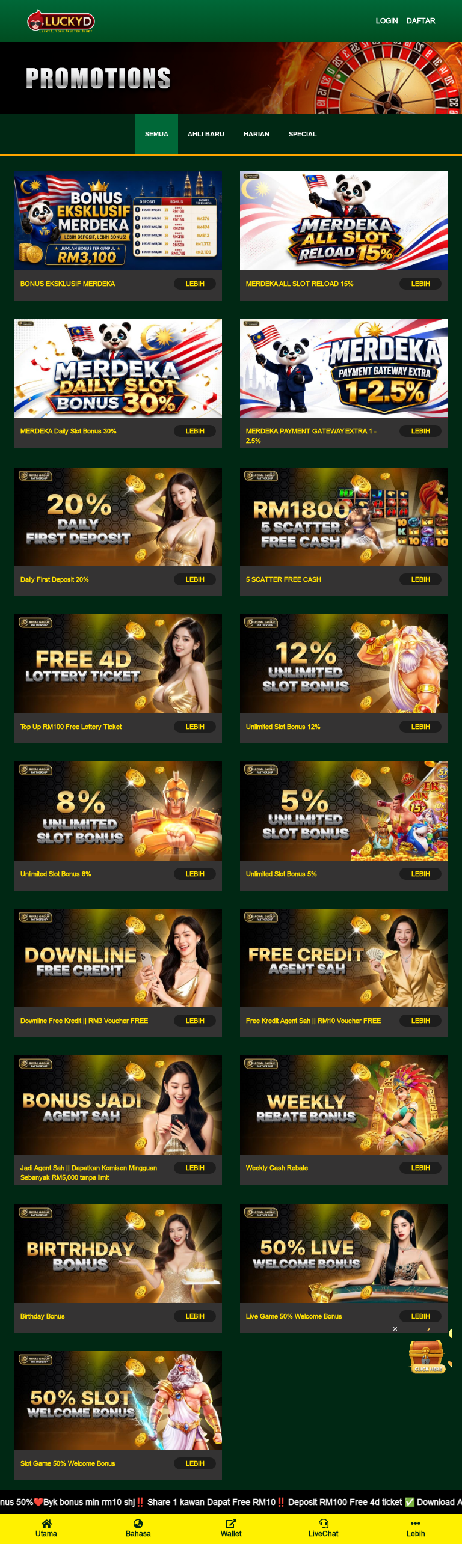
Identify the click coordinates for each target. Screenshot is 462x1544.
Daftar (421, 20)
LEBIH (195, 283)
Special (303, 134)
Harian (257, 134)
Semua (156, 134)
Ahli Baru (206, 134)
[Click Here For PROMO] (428, 1352)
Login (387, 20)
